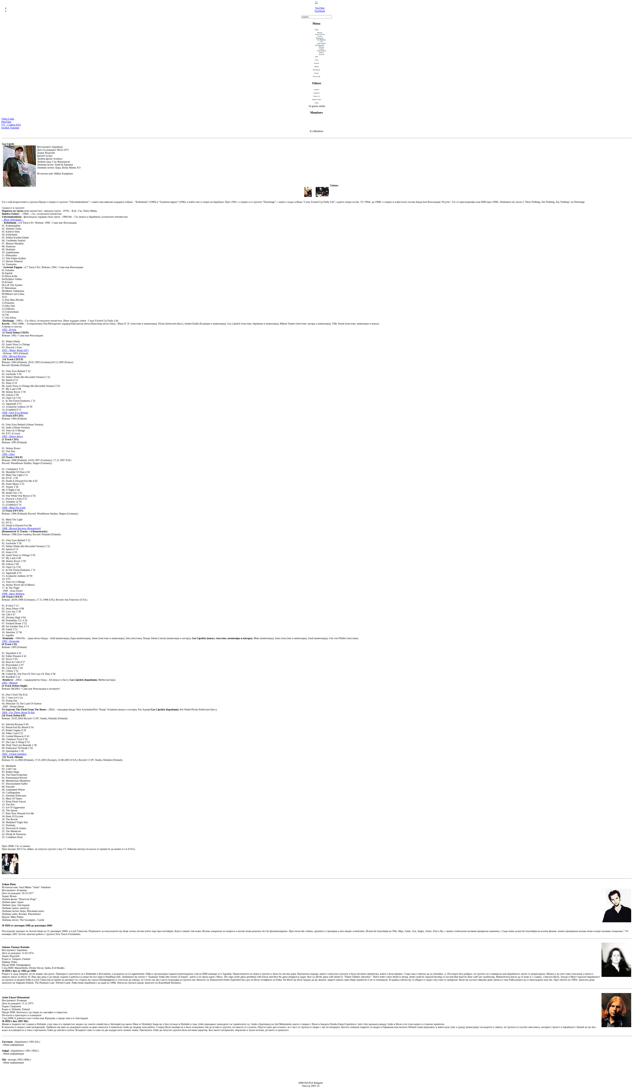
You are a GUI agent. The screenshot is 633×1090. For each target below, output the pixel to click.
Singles (321, 49)
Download (316, 70)
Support (316, 93)
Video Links (7, 118)
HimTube (6, 121)
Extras (316, 73)
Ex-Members (321, 40)
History (319, 32)
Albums (321, 47)
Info (316, 57)
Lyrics (320, 36)
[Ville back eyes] (308, 196)
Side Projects (321, 43)
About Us (316, 96)
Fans (316, 60)
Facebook (320, 11)
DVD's (321, 52)
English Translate (10, 127)
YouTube (320, 8)
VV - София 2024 (11, 124)
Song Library (320, 34)
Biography (320, 38)
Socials (316, 63)
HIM (316, 30)
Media (316, 66)
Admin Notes (316, 99)
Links (316, 103)
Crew (321, 42)
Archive (316, 90)
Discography (319, 45)
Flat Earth (316, 76)
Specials (321, 54)
